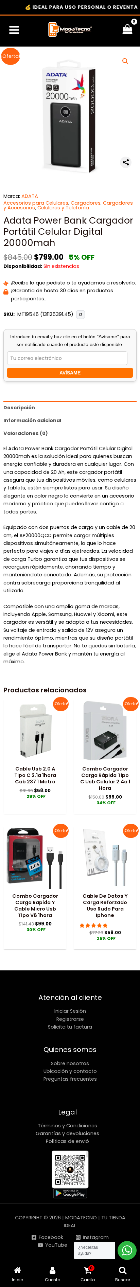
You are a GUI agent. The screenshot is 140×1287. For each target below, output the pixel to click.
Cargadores (86, 203)
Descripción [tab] (19, 407)
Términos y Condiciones (67, 1125)
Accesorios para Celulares (35, 203)
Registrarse (70, 1019)
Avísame (70, 372)
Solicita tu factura (70, 1027)
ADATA (29, 196)
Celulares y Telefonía (63, 207)
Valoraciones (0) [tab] (25, 433)
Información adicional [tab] (32, 420)
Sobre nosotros (70, 1063)
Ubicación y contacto (70, 1071)
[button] (125, 61)
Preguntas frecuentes (70, 1079)
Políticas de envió (67, 1141)
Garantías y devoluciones (67, 1133)
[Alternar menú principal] (14, 30)
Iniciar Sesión (70, 1011)
